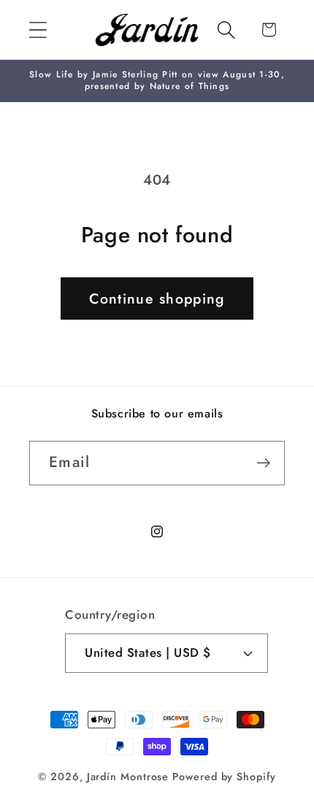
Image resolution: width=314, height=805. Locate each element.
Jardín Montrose (128, 776)
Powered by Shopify (223, 776)
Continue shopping (156, 298)
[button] (37, 29)
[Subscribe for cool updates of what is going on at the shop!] (263, 463)
